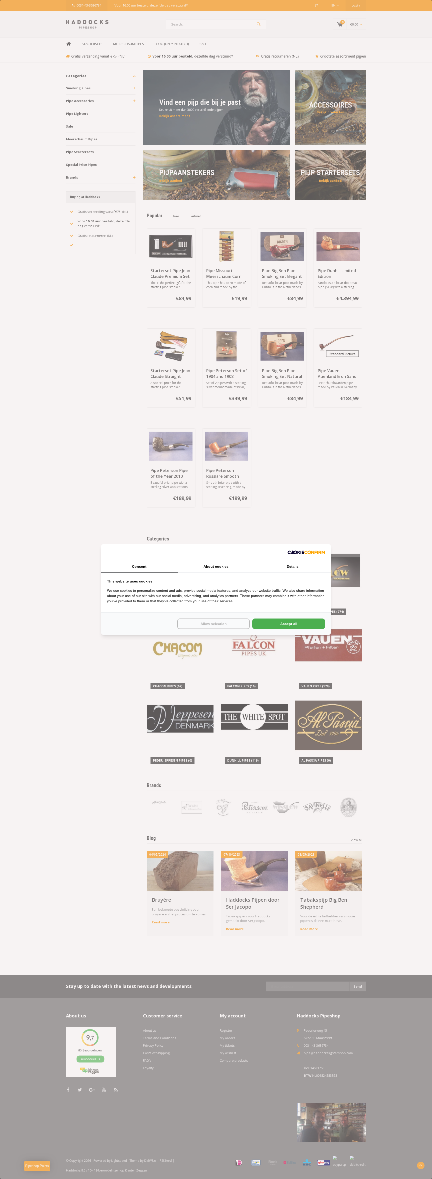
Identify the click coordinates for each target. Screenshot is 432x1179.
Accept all (288, 624)
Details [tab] (292, 566)
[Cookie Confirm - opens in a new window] (306, 552)
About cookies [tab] (216, 566)
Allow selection (213, 624)
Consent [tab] (139, 566)
